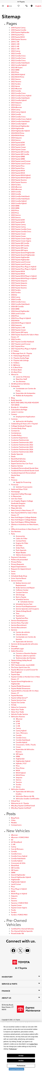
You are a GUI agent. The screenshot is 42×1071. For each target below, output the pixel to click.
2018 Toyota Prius (17, 34)
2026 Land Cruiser (18, 313)
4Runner (19, 719)
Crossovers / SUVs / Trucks (26, 744)
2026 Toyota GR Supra (19, 332)
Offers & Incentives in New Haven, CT (25, 529)
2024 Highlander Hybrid (20, 130)
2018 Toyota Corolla (18, 30)
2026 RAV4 (15, 320)
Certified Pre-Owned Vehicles (22, 928)
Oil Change (20, 594)
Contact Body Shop (18, 428)
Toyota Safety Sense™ (19, 698)
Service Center (16, 580)
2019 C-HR (15, 41)
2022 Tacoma (16, 81)
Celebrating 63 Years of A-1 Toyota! (24, 423)
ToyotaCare (20, 616)
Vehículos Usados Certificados (27, 798)
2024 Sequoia (16, 137)
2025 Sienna (16, 215)
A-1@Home (15, 365)
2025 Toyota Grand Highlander (23, 252)
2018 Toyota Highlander (20, 32)
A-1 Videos (15, 362)
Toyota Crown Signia (19, 907)
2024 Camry (15, 109)
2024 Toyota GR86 (18, 156)
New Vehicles (18, 830)
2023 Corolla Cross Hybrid (21, 95)
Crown (18, 747)
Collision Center (22, 590)
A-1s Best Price (16, 367)
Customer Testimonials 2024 (22, 449)
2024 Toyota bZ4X (18, 142)
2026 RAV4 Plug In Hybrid (21, 323)
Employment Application (25, 416)
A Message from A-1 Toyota (21, 353)
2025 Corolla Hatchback (20, 196)
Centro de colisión (23, 632)
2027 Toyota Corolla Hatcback (22, 341)
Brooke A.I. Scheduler (19, 407)
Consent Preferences (16, 1069)
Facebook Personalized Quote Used (25, 470)
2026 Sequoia (16, 325)
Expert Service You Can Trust (22, 463)
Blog (13, 398)
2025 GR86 (15, 205)
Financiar (14, 484)
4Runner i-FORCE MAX (20, 837)
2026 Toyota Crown (18, 330)
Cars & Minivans (17, 849)
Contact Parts (21, 541)
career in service (17, 412)
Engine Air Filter (22, 543)
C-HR (18, 723)
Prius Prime (20, 768)
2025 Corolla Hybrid (18, 201)
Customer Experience (19, 437)
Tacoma (19, 782)
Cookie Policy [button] (33, 1044)
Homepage (15, 491)
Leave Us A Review (23, 377)
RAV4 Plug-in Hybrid (19, 893)
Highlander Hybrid (23, 761)
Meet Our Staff (21, 379)
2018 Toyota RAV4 (18, 37)
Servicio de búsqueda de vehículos (24, 644)
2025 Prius (15, 210)
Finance (14, 480)
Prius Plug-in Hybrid (19, 889)
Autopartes (15, 386)
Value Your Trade (17, 709)
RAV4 (18, 770)
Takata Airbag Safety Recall (21, 660)
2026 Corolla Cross (18, 302)
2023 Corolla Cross (18, 93)
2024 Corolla (16, 114)
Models (14, 822)
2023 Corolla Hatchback (20, 98)
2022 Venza (15, 86)
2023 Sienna (16, 105)
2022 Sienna (16, 79)
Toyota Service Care (18, 700)
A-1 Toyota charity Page (20, 358)
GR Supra (19, 754)
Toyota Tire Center (18, 702)
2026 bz (14, 294)
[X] (20, 950)
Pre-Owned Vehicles (16, 922)
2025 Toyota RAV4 (18, 271)
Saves (13, 571)
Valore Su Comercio (18, 707)
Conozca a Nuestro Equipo (26, 653)
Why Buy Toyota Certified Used (23, 805)
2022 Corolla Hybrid (18, 65)
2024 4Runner (16, 107)
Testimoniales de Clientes (26, 658)
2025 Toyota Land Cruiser (20, 262)
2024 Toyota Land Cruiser (20, 161)
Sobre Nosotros (17, 651)
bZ (12, 839)
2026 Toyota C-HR (18, 327)
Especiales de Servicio (24, 641)
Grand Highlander (18, 875)
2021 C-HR (15, 46)
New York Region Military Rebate (23, 522)
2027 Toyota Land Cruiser (20, 344)
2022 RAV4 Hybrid (18, 74)
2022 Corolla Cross (18, 55)
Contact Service (22, 592)
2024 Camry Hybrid (18, 112)
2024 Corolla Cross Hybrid (21, 119)
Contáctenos (16, 433)
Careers (14, 414)
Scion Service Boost (18, 578)
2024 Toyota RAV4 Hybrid (20, 175)
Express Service (17, 466)
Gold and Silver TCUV (19, 489)
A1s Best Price (16, 372)
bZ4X (18, 721)
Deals (13, 456)
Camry (18, 728)
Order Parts (20, 548)
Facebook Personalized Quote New (24, 468)
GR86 (18, 756)
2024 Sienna (16, 140)
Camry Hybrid (21, 730)
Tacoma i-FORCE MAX (19, 903)
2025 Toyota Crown (18, 234)
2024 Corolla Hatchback (20, 121)
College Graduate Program (21, 426)
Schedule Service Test (24, 604)
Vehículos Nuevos (18, 716)
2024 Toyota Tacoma (19, 180)
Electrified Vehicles (18, 459)
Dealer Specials (17, 454)
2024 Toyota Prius (17, 166)
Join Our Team (16, 498)
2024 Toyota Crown (18, 147)
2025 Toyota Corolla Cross (21, 229)
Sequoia (19, 777)
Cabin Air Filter (21, 538)
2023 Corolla (16, 91)
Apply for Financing (23, 482)
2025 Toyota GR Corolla (20, 243)
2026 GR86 (15, 309)
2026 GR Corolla (17, 306)
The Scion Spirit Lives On (20, 667)
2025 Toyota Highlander (20, 257)
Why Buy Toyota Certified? (21, 808)
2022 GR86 (15, 70)
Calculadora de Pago (19, 409)
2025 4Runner (16, 187)
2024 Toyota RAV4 (18, 170)
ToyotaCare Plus (22, 618)
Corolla (18, 735)
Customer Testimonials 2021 (22, 442)
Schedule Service (22, 599)
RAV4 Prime (20, 775)
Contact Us (15, 430)
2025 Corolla (16, 191)
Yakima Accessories (23, 555)
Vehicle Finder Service (19, 714)
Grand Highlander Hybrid (21, 877)
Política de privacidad (19, 559)
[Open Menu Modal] (3, 6)
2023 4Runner (16, 88)
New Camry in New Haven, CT (22, 510)
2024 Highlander (17, 128)
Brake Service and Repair (25, 587)
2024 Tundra (16, 184)
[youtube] (27, 950)
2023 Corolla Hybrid (18, 100)
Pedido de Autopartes (24, 395)
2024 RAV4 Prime (17, 133)
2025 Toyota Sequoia (19, 280)
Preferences (21, 1066)
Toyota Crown (16, 905)
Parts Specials (21, 550)
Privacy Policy (16, 562)
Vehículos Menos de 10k (25, 796)
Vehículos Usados (18, 789)
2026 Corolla (16, 299)
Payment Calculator (18, 557)
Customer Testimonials (20, 440)
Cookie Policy (16, 435)
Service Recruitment (18, 625)
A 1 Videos (15, 351)
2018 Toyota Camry (18, 27)
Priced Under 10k (17, 933)
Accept (21, 1055)
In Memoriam (16, 496)
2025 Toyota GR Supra (19, 248)
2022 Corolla (16, 53)
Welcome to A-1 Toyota (20, 803)
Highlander (20, 758)
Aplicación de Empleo (24, 421)
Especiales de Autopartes (25, 393)
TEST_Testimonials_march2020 (22, 665)
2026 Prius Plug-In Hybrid (21, 318)
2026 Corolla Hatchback (20, 304)
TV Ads (13, 705)
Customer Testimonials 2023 (22, 447)
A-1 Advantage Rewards (20, 355)
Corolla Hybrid (21, 742)
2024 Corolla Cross (18, 116)
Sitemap (14, 646)
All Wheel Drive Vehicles (20, 384)
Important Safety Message (21, 494)
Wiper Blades (21, 552)
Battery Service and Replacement (23, 584)
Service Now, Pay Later (19, 623)
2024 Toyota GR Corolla (20, 152)
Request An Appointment (21, 569)
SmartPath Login (17, 648)
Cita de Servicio (22, 634)
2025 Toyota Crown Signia (21, 238)
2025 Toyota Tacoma (19, 285)
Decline (21, 1061)
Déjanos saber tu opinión (25, 655)
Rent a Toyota (21, 597)
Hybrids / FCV (21, 763)
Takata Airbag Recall (23, 611)
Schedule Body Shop (19, 576)
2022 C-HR (15, 48)
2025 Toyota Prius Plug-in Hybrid (23, 266)
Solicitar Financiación (24, 487)
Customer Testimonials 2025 (22, 451)
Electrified (15, 865)
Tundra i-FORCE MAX (19, 914)
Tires (17, 613)
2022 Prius (15, 72)
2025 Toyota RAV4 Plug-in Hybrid (24, 276)
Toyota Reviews (17, 695)
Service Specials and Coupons (27, 608)
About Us (14, 374)
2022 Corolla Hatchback (20, 63)
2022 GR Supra (16, 67)
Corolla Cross (21, 737)
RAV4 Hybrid (21, 773)
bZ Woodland (16, 842)
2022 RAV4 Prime (17, 77)
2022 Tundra (16, 84)
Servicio (14, 630)
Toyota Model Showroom (20, 686)
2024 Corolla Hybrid (18, 123)
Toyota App (15, 674)
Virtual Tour (15, 801)
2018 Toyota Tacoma (18, 39)
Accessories (20, 536)
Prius (18, 765)
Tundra (18, 784)
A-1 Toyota (17, 1020)
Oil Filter (19, 545)
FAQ (12, 477)
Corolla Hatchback (23, 740)
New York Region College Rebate (23, 517)
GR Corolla (15, 868)
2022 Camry (15, 51)
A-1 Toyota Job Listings (20, 360)
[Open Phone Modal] (26, 6)
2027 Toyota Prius (17, 346)
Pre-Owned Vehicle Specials (22, 931)
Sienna (18, 780)
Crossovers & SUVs (18, 863)
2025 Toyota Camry (18, 224)
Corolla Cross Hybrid (19, 856)
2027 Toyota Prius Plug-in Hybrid (23, 348)
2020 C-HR (15, 44)
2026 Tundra (16, 339)
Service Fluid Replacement (26, 606)
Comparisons (16, 825)
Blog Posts (15, 818)
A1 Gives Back (16, 369)
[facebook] (13, 950)
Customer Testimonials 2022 (22, 444)
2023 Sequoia (16, 102)
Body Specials (16, 400)
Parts (13, 534)
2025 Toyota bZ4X (18, 220)
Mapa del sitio (16, 508)
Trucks (13, 910)
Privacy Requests (17, 564)
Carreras (14, 419)
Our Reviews (20, 381)
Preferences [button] (13, 1049)
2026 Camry (15, 297)
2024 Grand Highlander (20, 126)
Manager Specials (18, 505)
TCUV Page (15, 662)
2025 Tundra (16, 290)
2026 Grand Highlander (20, 311)
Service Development (19, 620)
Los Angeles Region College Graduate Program (22, 502)
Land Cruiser (16, 884)
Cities (13, 820)
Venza (18, 787)
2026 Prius (15, 316)
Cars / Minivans (22, 733)
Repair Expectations (18, 566)
